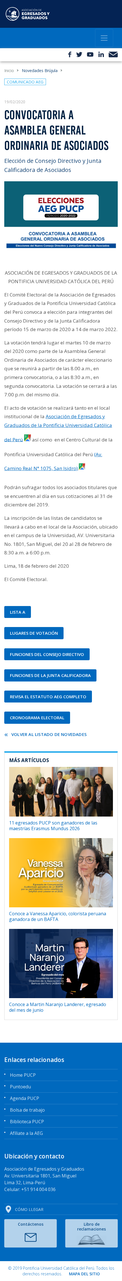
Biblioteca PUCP (27, 1121)
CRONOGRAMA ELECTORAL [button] (37, 717)
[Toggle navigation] (104, 38)
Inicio (9, 70)
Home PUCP (23, 1075)
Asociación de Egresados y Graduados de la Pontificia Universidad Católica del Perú (58, 428)
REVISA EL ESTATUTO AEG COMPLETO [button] (48, 696)
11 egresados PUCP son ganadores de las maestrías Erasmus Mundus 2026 (53, 825)
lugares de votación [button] (34, 633)
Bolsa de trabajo (27, 1110)
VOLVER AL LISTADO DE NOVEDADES (49, 734)
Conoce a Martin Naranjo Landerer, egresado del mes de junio (57, 1007)
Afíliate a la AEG (26, 1133)
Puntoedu (20, 1087)
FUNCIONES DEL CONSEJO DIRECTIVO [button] (47, 654)
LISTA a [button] (17, 612)
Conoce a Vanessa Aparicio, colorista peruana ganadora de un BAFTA (57, 916)
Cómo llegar (29, 1209)
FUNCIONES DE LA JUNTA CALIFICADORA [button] (50, 675)
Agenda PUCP (24, 1098)
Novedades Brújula (40, 70)
